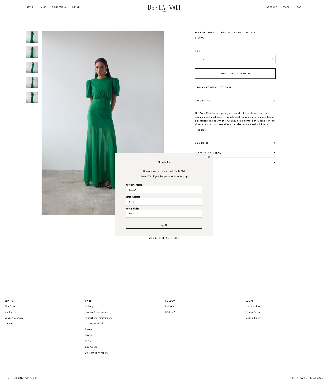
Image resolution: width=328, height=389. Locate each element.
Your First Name (134, 184)
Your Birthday (132, 208)
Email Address (133, 196)
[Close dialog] (209, 157)
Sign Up (164, 224)
